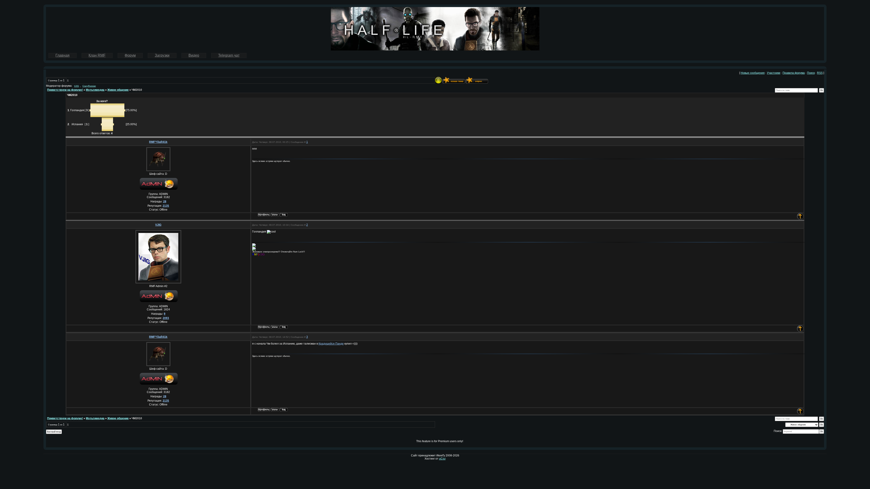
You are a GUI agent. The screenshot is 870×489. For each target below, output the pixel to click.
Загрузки (162, 55)
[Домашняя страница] (275, 214)
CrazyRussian (89, 86)
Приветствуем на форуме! (65, 89)
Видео (193, 55)
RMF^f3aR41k (158, 142)
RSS (820, 72)
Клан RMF (97, 55)
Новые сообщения (753, 72)
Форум (130, 55)
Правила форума (794, 72)
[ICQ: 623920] (284, 327)
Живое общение (118, 89)
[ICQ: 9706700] (284, 214)
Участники (773, 72)
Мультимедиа (95, 89)
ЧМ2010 (137, 89)
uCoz (442, 458)
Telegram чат (228, 55)
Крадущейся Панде (331, 343)
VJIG (76, 86)
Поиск (811, 72)
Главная (63, 55)
